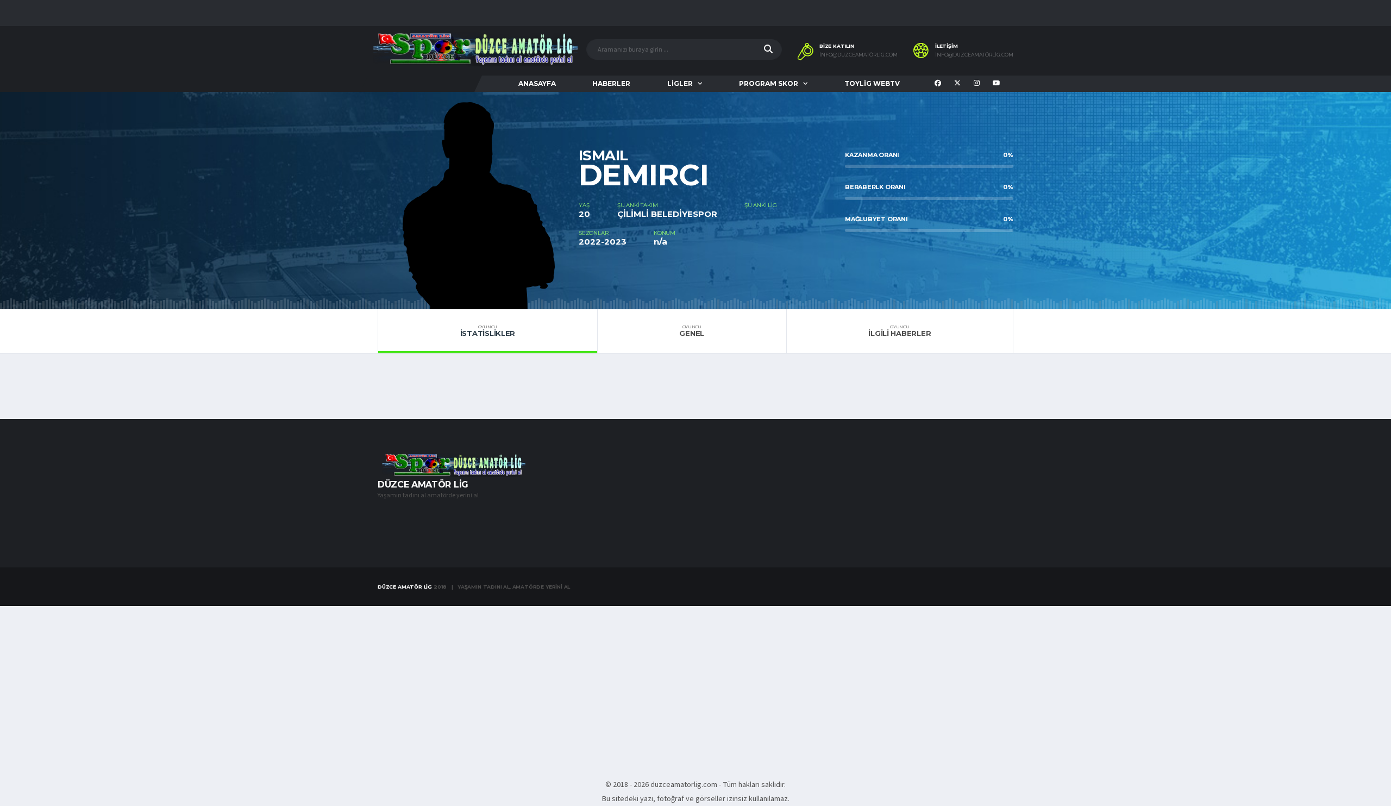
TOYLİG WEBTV (872, 83)
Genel (691, 331)
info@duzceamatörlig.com (858, 55)
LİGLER (680, 83)
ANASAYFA (537, 83)
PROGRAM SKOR (768, 83)
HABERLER (611, 83)
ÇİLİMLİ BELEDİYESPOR (667, 214)
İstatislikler (488, 331)
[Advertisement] (695, 686)
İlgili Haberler (899, 331)
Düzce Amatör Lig (405, 587)
